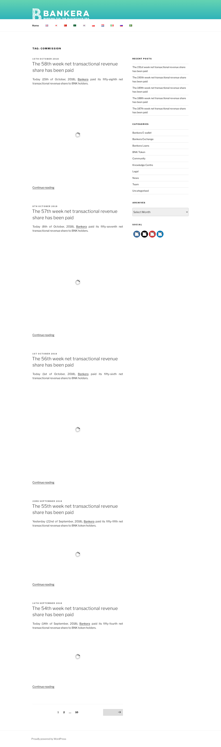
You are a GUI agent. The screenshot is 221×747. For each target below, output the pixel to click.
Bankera (83, 79)
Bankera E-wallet (141, 132)
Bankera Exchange (142, 139)
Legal (135, 171)
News (135, 177)
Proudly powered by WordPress (48, 738)
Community (138, 158)
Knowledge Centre (142, 164)
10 (77, 712)
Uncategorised (140, 190)
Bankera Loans (140, 145)
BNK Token (138, 152)
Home (35, 25)
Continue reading (43, 187)
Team (135, 184)
